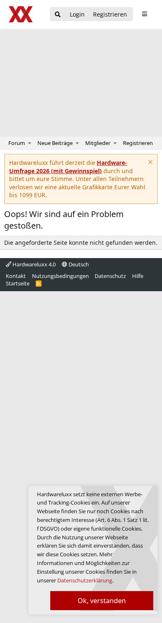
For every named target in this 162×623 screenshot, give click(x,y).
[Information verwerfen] (149, 163)
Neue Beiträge (55, 143)
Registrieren (138, 143)
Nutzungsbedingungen (60, 276)
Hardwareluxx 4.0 (33, 264)
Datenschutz (110, 276)
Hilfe (137, 276)
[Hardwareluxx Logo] (21, 14)
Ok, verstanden (102, 600)
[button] (29, 143)
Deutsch (78, 264)
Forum (16, 143)
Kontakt (16, 276)
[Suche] (58, 14)
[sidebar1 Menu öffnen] (144, 14)
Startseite (17, 283)
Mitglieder (97, 143)
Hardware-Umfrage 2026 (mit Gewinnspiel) (68, 167)
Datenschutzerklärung (84, 580)
